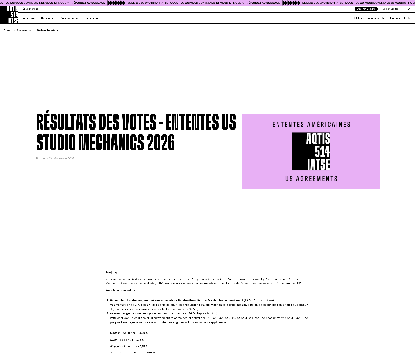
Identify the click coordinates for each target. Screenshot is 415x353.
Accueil (7, 30)
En (409, 9)
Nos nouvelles (24, 30)
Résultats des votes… (47, 30)
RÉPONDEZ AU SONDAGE (84, 3)
